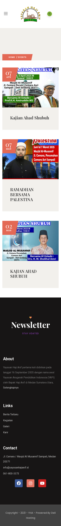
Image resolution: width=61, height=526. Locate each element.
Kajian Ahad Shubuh (29, 117)
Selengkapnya (10, 387)
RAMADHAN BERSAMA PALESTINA (22, 194)
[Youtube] (42, 483)
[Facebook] (19, 483)
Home (12, 57)
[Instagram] (30, 483)
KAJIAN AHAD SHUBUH (23, 273)
